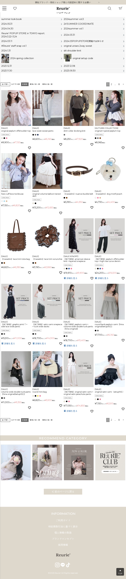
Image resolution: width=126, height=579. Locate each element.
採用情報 (63, 545)
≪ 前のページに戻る (63, 491)
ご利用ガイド (63, 520)
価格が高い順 (47, 84)
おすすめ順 (15, 84)
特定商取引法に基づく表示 (63, 526)
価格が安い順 (35, 84)
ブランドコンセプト (63, 538)
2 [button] (111, 84)
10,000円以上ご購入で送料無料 (63, 2)
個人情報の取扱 (63, 532)
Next (98, 2)
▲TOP (120, 572)
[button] (123, 84)
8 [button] (119, 84)
